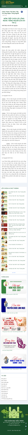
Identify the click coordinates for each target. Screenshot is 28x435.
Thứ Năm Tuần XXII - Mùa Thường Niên (17, 207)
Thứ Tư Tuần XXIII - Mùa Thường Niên (16, 256)
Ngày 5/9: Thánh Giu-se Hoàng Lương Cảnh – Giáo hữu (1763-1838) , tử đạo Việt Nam (17, 225)
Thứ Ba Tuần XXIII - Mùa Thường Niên (16, 248)
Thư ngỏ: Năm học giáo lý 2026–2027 (10, 294)
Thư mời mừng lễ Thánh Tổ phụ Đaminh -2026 (12, 369)
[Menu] (26, 6)
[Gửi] (22, 6)
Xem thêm (14, 272)
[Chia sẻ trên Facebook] (22, 12)
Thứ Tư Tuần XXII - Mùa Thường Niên (16, 203)
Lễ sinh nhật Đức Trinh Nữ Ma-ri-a (16, 244)
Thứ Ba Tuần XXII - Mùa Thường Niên (16, 199)
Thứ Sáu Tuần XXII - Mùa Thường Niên (17, 216)
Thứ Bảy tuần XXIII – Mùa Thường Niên (17, 268)
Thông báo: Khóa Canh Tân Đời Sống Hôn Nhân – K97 (13, 331)
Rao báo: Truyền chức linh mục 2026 (10, 313)
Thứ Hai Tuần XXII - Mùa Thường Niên (17, 195)
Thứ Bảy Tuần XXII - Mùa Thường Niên (17, 219)
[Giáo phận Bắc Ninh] (7, 2)
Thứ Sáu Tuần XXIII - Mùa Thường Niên (17, 264)
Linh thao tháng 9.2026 (7, 350)
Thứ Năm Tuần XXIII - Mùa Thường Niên (17, 260)
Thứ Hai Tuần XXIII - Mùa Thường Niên (17, 240)
